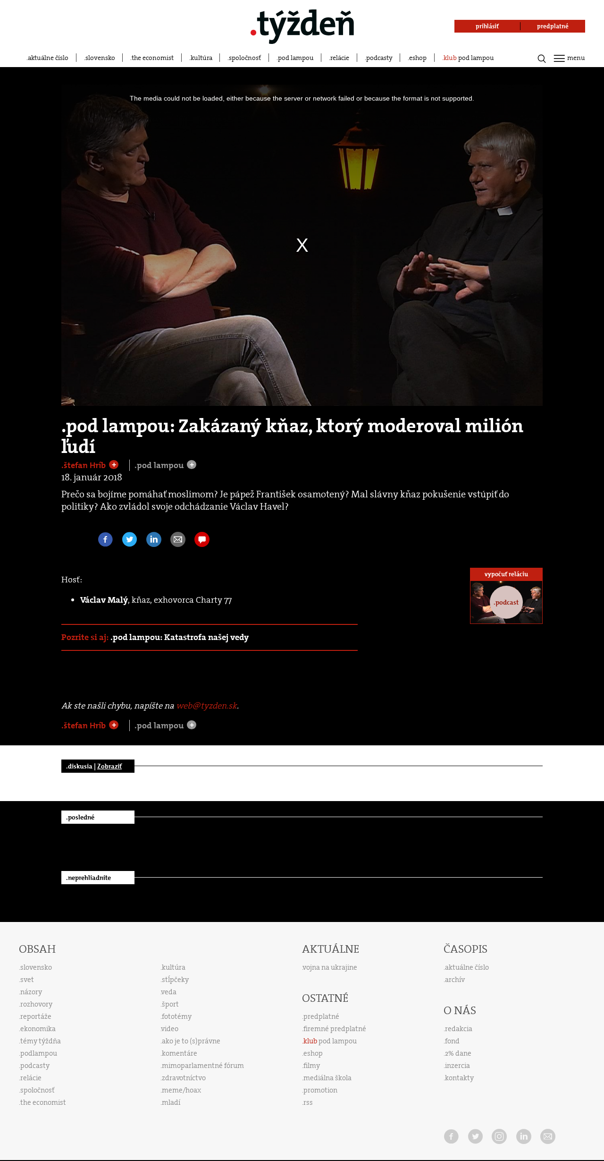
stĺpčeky (175, 979)
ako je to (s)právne (191, 1041)
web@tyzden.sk (206, 705)
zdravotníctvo (184, 1078)
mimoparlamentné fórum (203, 1065)
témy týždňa (40, 1041)
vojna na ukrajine (330, 967)
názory (31, 992)
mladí (171, 1102)
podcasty (379, 57)
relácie (339, 57)
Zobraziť (109, 766)
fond (452, 1041)
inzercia (457, 1065)
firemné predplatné (334, 1028)
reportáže (35, 1016)
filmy (311, 1065)
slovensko (100, 57)
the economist (153, 57)
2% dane (458, 1053)
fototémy (177, 1016)
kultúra (201, 57)
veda (168, 992)
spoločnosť (245, 57)
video (169, 1028)
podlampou (38, 1053)
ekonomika (38, 1028)
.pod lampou (159, 465)
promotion (320, 1090)
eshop (418, 57)
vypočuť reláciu (506, 574)
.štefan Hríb (84, 465)
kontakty (459, 1078)
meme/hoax (181, 1090)
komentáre (179, 1053)
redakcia (458, 1028)
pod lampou (296, 57)
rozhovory (36, 1004)
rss (308, 1102)
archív (455, 979)
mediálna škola (327, 1078)
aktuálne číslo (48, 57)
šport (170, 1004)
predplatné (321, 1016)
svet (27, 979)
